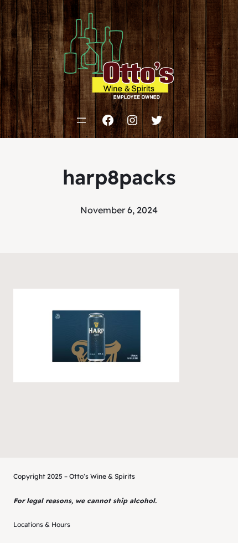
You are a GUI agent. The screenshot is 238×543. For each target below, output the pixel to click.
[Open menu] (81, 120)
